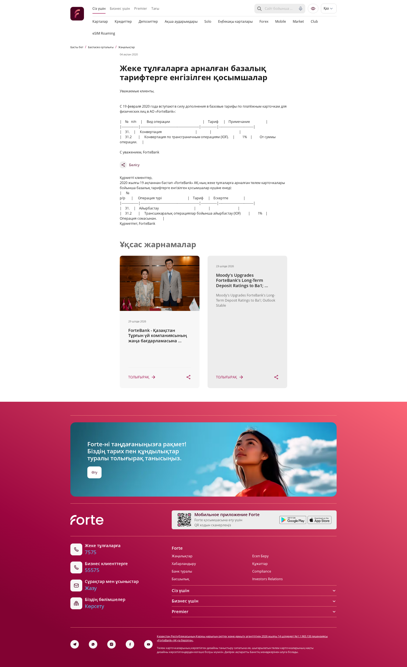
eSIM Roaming (103, 33)
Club (314, 21)
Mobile (280, 21)
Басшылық (180, 579)
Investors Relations (267, 579)
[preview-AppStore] (320, 520)
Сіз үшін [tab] (99, 8)
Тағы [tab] (155, 8)
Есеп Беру (260, 556)
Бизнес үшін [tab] (120, 8)
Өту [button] (94, 472)
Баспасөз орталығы (101, 47)
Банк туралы (182, 571)
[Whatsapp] (93, 644)
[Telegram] (74, 644)
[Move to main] (77, 14)
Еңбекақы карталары (235, 21)
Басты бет (76, 47)
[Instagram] (111, 644)
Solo (207, 21)
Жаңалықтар (126, 47)
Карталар (100, 21)
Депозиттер (148, 21)
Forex (263, 21)
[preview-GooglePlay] (292, 520)
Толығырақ (138, 377)
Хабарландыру (184, 563)
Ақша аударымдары (181, 21)
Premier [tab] (140, 8)
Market (298, 21)
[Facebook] (130, 644)
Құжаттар (260, 563)
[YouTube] (148, 644)
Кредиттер (123, 21)
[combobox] (280, 9)
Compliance (261, 571)
